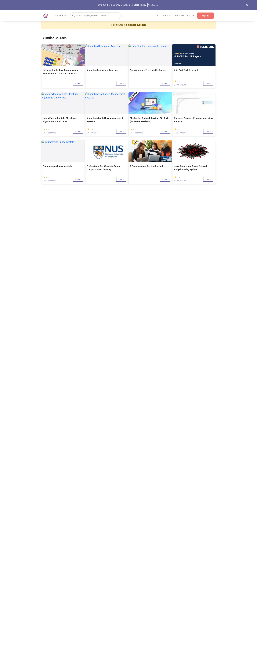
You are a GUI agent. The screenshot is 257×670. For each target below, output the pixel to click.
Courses (179, 15)
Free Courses (163, 15)
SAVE (78, 83)
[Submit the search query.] (73, 15)
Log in (190, 15)
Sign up (205, 15)
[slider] (175, 81)
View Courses (153, 5)
